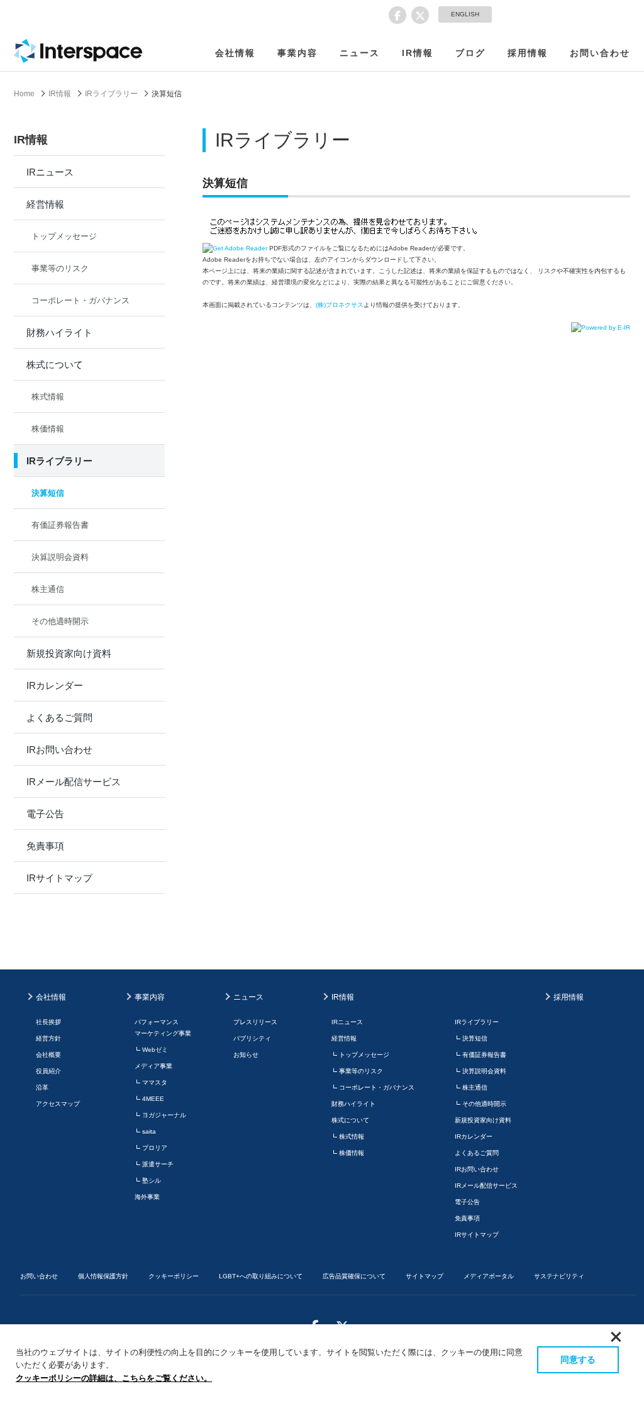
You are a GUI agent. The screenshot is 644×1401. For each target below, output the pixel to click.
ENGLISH (465, 14)
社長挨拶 (48, 1022)
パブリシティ (252, 1038)
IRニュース (50, 172)
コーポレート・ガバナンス (80, 300)
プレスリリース (255, 1022)
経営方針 (48, 1038)
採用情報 (528, 53)
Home (24, 93)
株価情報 (47, 428)
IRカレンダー (54, 685)
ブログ (470, 53)
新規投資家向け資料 (68, 653)
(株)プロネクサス (340, 304)
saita (149, 1131)
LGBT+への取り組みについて (261, 1276)
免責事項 (45, 845)
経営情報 (45, 204)
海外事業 (147, 1196)
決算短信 (47, 493)
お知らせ (245, 1054)
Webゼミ (155, 1049)
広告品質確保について (354, 1276)
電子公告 (45, 813)
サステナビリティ (559, 1276)
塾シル (151, 1180)
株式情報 (47, 396)
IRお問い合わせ (59, 749)
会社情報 (235, 53)
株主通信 (47, 589)
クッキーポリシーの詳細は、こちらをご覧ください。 (114, 1378)
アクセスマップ (58, 1103)
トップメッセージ (64, 236)
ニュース (360, 53)
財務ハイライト (59, 332)
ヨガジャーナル (164, 1115)
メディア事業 (153, 1066)
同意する (578, 1359)
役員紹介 (48, 1071)
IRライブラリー (111, 93)
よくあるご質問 (59, 717)
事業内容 (297, 53)
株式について (54, 364)
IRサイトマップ (59, 878)
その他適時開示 (60, 621)
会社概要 (48, 1054)
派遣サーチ (158, 1164)
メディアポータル (489, 1276)
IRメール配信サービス (73, 781)
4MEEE (153, 1098)
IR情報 (417, 53)
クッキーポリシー (173, 1276)
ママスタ (154, 1082)
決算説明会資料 (60, 557)
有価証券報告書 (60, 525)
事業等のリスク (60, 268)
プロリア (154, 1147)
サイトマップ (424, 1276)
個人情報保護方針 (103, 1276)
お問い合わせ (600, 53)
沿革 (42, 1087)
